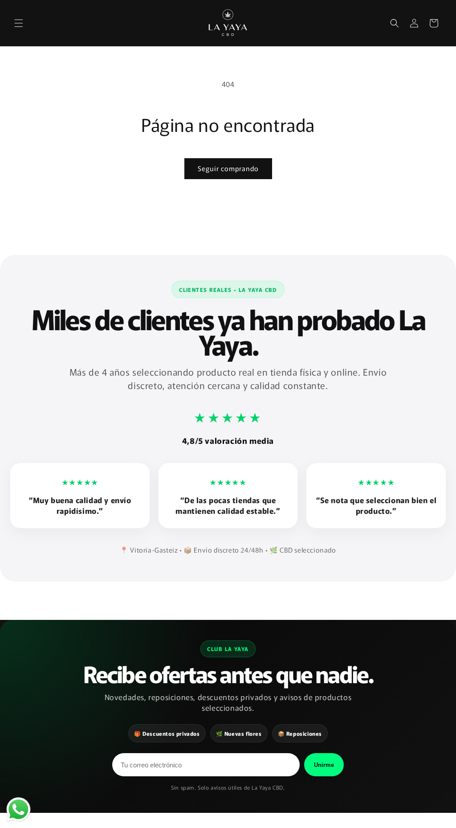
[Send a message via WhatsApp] (18, 809)
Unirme (324, 765)
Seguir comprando (228, 168)
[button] (18, 23)
